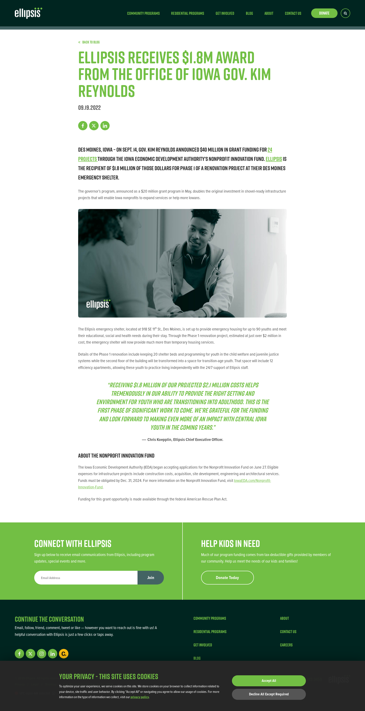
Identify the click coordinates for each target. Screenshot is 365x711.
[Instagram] (41, 653)
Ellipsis (274, 159)
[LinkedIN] (52, 653)
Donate (324, 13)
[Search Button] (345, 13)
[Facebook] (82, 125)
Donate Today (227, 577)
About (268, 13)
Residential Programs (187, 13)
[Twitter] (93, 125)
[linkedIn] (105, 125)
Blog (249, 13)
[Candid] (63, 653)
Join (150, 577)
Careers (286, 645)
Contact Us (293, 13)
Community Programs (143, 13)
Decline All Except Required (269, 694)
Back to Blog (91, 42)
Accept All (269, 680)
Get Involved (225, 13)
